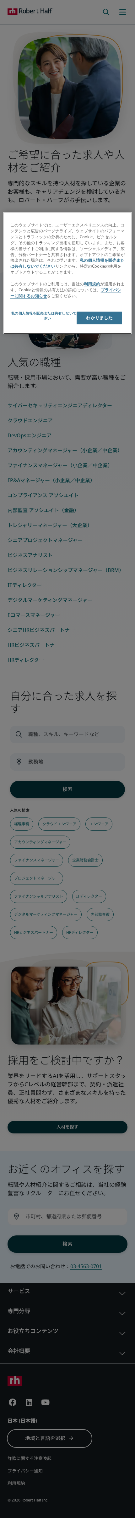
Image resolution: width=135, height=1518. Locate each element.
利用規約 (92, 284)
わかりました (99, 318)
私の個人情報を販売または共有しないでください (47, 316)
